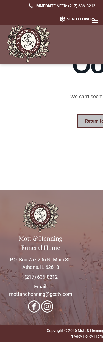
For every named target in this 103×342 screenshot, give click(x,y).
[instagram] (47, 307)
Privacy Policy (81, 336)
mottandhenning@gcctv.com (40, 294)
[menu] (94, 22)
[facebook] (34, 307)
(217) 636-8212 (41, 277)
